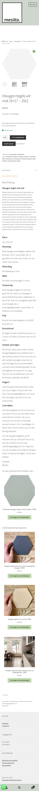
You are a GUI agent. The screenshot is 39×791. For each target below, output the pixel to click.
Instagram (5, 726)
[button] (33, 51)
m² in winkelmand (18, 137)
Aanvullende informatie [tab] (10, 176)
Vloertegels (17, 41)
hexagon (15, 156)
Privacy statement (8, 763)
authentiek (8, 156)
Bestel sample (8, 144)
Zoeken (19, 788)
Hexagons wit (18, 159)
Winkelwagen (30, 786)
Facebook (5, 723)
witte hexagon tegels (14, 161)
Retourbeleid (6, 765)
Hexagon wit (10, 159)
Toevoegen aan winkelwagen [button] (19, 517)
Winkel (11, 41)
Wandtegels (20, 154)
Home (6, 41)
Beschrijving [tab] (6, 170)
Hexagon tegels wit (24, 156)
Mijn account (6, 788)
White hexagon (27, 159)
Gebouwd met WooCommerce (11, 780)
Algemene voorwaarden (10, 760)
